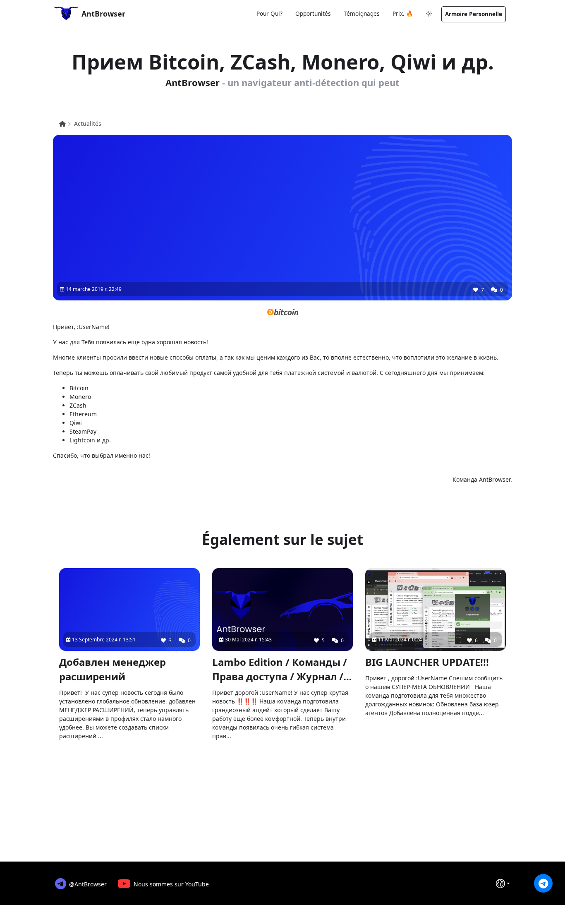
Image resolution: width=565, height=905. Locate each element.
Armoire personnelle (473, 14)
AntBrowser (102, 14)
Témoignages (362, 13)
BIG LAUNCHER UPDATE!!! (427, 662)
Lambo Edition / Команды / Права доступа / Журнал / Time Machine (279, 669)
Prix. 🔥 (403, 13)
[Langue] (503, 883)
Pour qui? (269, 13)
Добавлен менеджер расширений (112, 669)
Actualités (87, 123)
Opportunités (313, 13)
